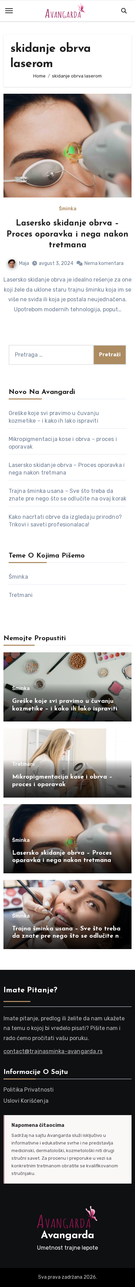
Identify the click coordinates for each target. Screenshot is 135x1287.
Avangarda (67, 1235)
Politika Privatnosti (28, 1089)
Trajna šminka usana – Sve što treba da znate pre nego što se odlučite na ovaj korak (67, 936)
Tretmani (21, 595)
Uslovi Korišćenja (25, 1100)
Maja (24, 263)
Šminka (67, 208)
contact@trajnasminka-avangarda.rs (53, 1051)
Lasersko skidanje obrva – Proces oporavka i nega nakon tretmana (67, 234)
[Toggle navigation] (9, 11)
